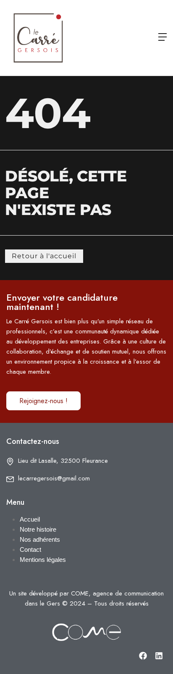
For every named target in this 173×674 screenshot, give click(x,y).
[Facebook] (143, 656)
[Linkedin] (159, 656)
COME (80, 593)
